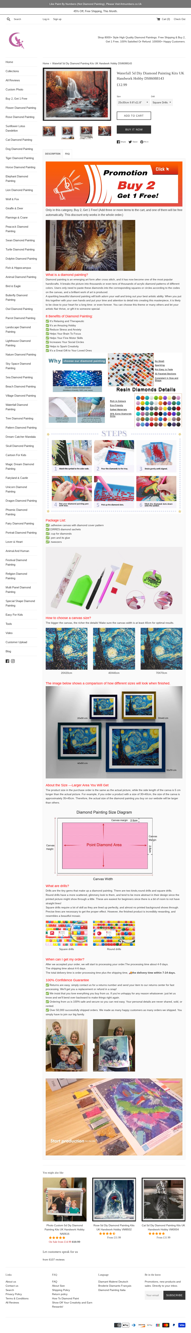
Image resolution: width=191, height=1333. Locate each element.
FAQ (54, 1281)
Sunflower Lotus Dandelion (15, 128)
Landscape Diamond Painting (18, 329)
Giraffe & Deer (14, 208)
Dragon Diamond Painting (21, 500)
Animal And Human (17, 550)
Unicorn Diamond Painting (16, 489)
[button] (57, 1237)
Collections (12, 71)
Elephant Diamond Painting (17, 178)
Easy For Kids (14, 614)
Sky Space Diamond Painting (18, 366)
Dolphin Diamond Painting (21, 258)
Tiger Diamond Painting (20, 158)
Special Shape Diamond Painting (20, 603)
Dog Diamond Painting (19, 148)
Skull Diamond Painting (20, 445)
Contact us (12, 1285)
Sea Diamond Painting (19, 377)
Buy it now (134, 129)
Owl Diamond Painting (19, 308)
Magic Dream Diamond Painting (20, 466)
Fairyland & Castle (17, 477)
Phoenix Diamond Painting (16, 512)
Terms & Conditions (17, 1298)
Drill (152, 96)
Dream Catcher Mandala (21, 436)
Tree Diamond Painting (19, 418)
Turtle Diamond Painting (20, 249)
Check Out (179, 19)
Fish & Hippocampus (18, 267)
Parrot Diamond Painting (20, 318)
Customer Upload (16, 642)
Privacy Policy (14, 1294)
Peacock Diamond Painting (17, 229)
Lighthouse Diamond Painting (18, 343)
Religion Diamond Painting (16, 576)
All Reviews (13, 80)
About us (11, 1281)
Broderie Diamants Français (114, 1285)
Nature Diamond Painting (21, 354)
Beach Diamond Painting (21, 386)
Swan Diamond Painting (20, 240)
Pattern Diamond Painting (21, 427)
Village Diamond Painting (21, 395)
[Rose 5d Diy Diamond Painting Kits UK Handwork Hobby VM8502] (114, 1199)
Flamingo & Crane (17, 217)
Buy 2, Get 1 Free (16, 98)
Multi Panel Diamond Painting (18, 589)
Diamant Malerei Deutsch (113, 1281)
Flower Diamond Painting (21, 107)
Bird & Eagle (13, 286)
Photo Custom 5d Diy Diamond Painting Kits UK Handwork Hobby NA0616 (64, 1229)
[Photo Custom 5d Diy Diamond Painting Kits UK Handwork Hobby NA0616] (65, 1199)
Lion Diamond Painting (19, 190)
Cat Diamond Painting (19, 139)
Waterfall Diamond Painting (17, 407)
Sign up (57, 19)
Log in (46, 19)
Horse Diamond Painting (20, 167)
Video (9, 633)
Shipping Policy (61, 1290)
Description (52, 154)
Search (10, 1290)
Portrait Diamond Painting (21, 532)
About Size (58, 1285)
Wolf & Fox (12, 199)
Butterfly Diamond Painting (16, 297)
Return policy (60, 1294)
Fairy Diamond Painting (20, 523)
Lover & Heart (14, 541)
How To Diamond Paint (65, 1298)
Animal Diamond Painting (21, 276)
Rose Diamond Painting (20, 116)
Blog (8, 651)
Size (119, 96)
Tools (9, 623)
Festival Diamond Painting (16, 562)
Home (9, 62)
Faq (67, 154)
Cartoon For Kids (16, 455)
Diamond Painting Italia (112, 1290)
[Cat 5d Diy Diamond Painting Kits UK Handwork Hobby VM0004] (163, 1199)
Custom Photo (14, 89)
